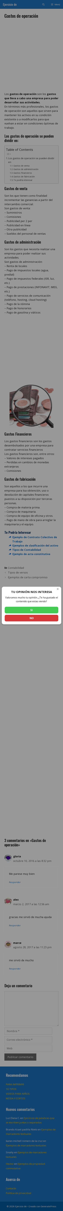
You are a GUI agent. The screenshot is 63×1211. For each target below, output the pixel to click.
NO (31, 618)
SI (31, 610)
